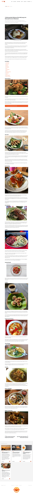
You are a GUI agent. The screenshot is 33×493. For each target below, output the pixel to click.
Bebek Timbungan (8, 76)
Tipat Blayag (7, 72)
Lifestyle (22, 1)
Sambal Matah (7, 69)
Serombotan (7, 67)
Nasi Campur (7, 63)
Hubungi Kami (28, 1)
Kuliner (8, 6)
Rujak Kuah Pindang (8, 71)
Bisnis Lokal (25, 1)
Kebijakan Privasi (13, 485)
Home (11, 1)
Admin (6, 6)
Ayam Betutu (7, 62)
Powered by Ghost (30, 485)
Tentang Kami (20, 485)
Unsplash (20, 40)
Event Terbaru (18, 1)
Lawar (6, 68)
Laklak (6, 70)
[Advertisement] (16, 11)
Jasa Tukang (14, 1)
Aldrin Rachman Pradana (16, 40)
